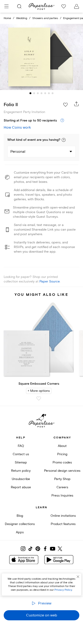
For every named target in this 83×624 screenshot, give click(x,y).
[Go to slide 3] (38, 93)
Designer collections (20, 524)
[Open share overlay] (76, 104)
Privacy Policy (63, 590)
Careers (62, 487)
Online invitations (63, 516)
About (62, 446)
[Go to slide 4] (41, 93)
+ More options (39, 391)
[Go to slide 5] (45, 93)
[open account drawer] (76, 6)
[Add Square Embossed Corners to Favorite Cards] (39, 398)
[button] (63, 140)
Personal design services (62, 471)
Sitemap (21, 462)
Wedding (21, 18)
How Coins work (17, 127)
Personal (17, 151)
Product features (63, 524)
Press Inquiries (62, 495)
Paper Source (49, 281)
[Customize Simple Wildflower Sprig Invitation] (41, 57)
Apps (20, 532)
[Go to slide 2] (34, 93)
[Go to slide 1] (30, 93)
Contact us (21, 454)
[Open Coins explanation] (62, 120)
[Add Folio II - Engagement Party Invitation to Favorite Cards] (65, 104)
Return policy (21, 471)
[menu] (6, 6)
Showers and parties (45, 18)
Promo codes (62, 462)
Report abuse (21, 487)
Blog (20, 516)
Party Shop (62, 479)
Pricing (62, 454)
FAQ (21, 446)
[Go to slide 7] (52, 93)
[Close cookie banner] (78, 576)
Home (7, 18)
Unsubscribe (21, 479)
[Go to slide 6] (49, 93)
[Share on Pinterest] (38, 548)
